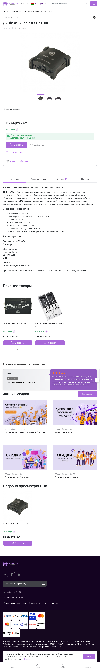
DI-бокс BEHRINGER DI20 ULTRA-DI (49, 325)
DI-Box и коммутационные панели (38, 12)
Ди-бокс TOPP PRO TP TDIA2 (16, 523)
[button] (93, 3)
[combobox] (69, 3)
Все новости (87, 394)
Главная (6, 12)
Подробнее (27, 659)
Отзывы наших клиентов (24, 364)
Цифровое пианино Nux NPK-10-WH (21, 382)
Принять (89, 656)
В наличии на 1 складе (19, 161)
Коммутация (17, 12)
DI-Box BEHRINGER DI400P (15, 323)
